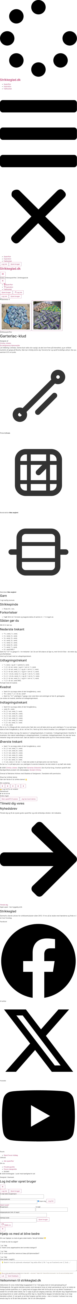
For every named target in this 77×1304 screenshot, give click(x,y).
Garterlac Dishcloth (34, 768)
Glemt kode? (4, 1205)
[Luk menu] (2, 281)
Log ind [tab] (4, 1191)
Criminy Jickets (5, 343)
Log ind (4, 264)
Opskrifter (7, 84)
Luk (3, 1276)
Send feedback (13, 1276)
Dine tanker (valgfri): (7, 1259)
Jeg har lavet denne (28, 799)
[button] (38, 172)
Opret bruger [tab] (15, 1191)
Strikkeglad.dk (10, 80)
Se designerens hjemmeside (10, 345)
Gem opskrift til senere (10, 799)
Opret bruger (15, 264)
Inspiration (7, 86)
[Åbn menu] (3, 275)
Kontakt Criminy (35, 770)
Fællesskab (8, 89)
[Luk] (2, 1187)
